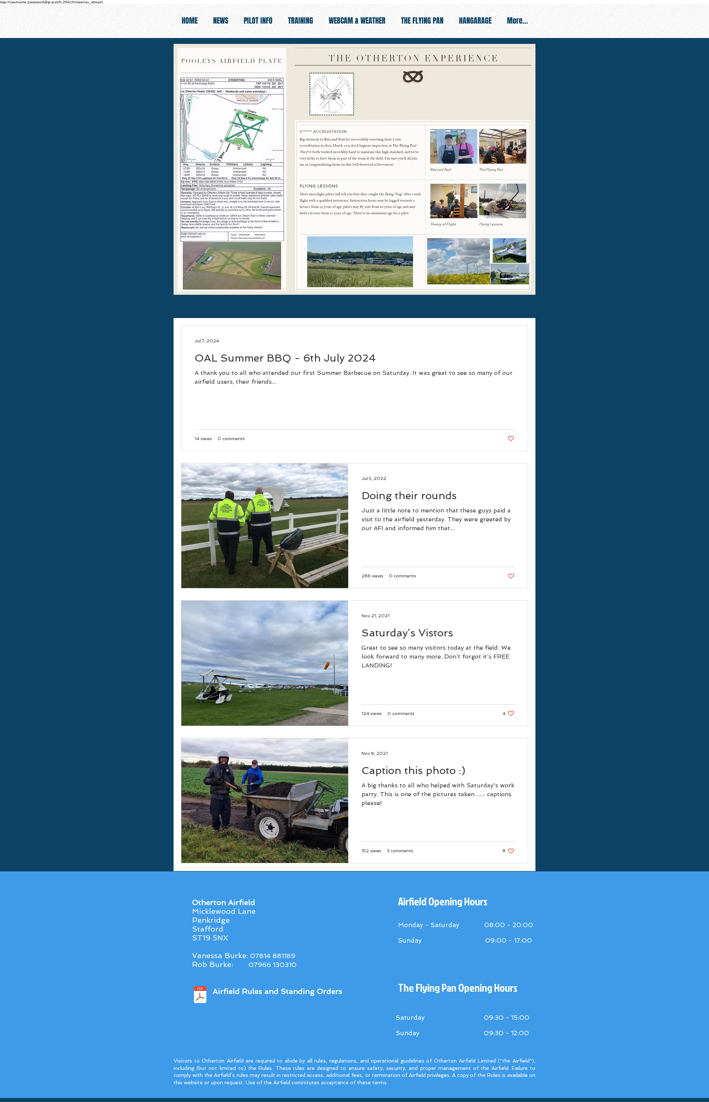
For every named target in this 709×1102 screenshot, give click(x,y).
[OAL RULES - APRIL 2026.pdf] (200, 995)
